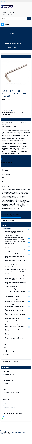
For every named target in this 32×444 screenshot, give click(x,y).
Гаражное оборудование (11, 286)
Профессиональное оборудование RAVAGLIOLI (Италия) (14, 232)
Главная (12, 29)
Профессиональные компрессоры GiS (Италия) (14, 333)
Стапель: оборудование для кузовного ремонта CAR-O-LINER (15, 242)
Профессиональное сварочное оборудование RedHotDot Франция (14, 309)
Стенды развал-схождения (12, 296)
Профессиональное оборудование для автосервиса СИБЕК (15, 279)
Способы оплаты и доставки (12, 39)
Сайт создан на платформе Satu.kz (9, 431)
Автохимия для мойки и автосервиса (14, 301)
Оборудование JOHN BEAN (12, 235)
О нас (12, 33)
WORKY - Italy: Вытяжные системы (13, 266)
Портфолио (12, 47)
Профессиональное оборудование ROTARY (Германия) (16, 261)
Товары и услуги (7, 228)
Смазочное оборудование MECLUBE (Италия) (14, 272)
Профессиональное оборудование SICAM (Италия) (16, 329)
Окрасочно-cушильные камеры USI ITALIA (15, 275)
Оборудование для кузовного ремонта (15, 291)
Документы (6, 357)
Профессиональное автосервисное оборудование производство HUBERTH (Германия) (15, 314)
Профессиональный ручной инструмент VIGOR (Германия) (15, 257)
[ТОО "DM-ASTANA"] (7, 10)
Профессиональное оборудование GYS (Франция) (15, 250)
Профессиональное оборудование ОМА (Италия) (15, 246)
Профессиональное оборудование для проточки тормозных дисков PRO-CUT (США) (15, 338)
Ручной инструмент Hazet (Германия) (14, 253)
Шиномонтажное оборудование (13, 289)
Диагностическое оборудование (13, 299)
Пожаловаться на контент (18, 432)
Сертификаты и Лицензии (10, 351)
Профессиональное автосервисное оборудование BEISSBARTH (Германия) (15, 238)
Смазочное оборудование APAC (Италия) (15, 269)
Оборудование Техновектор (12, 264)
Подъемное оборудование (12, 294)
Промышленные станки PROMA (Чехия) (15, 326)
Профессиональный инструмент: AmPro (15, 324)
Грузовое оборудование (11, 304)
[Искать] (29, 18)
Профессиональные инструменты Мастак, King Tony (15, 283)
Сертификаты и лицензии (12, 43)
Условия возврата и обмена (10, 361)
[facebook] (1, 159)
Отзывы (5, 347)
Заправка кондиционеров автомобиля (14, 306)
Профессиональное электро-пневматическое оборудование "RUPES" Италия (15, 320)
